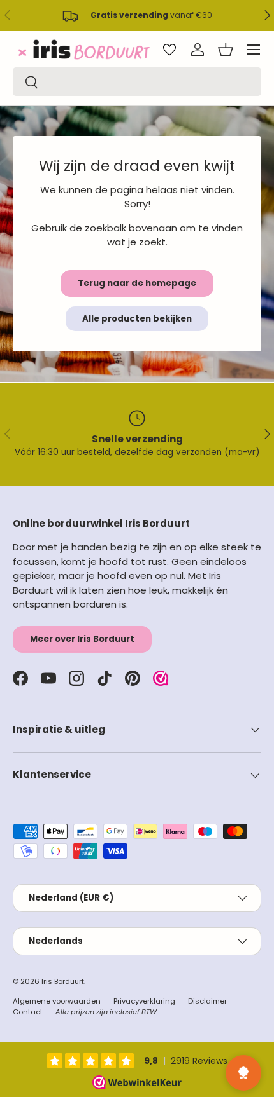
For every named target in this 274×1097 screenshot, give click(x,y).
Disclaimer (207, 1001)
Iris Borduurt (62, 981)
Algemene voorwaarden (57, 1001)
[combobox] (137, 81)
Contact (28, 1012)
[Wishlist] (169, 50)
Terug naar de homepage (137, 283)
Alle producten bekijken (137, 319)
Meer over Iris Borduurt (82, 639)
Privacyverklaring (144, 1001)
